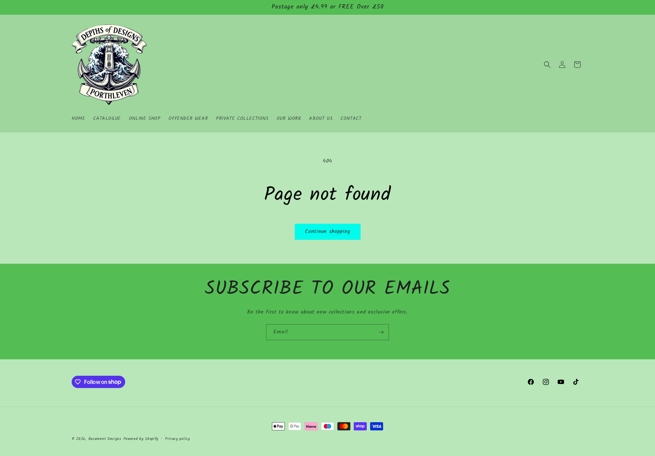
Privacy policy (177, 439)
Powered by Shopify (141, 439)
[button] (547, 64)
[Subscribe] (381, 332)
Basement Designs (104, 439)
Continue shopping (327, 231)
